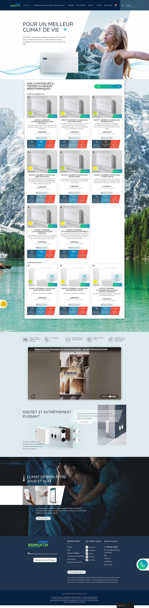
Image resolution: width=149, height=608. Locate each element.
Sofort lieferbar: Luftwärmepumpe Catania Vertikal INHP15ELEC (107, 290)
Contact (99, 5)
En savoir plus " (85, 422)
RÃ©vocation (71, 559)
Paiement (107, 558)
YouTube (92, 560)
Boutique (26, 5)
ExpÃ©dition (108, 561)
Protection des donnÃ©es (75, 556)
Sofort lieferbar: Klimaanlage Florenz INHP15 (107, 175)
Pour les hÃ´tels (81, 5)
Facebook (92, 547)
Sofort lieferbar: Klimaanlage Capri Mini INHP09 (74, 120)
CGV (68, 550)
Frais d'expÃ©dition (46, 133)
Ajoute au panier (42, 138)
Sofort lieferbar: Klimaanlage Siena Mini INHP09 (42, 175)
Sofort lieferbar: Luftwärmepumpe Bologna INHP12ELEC (42, 121)
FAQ (105, 555)
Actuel (90, 5)
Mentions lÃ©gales (73, 553)
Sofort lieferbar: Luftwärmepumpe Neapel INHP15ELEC (42, 231)
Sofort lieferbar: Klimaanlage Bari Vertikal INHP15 (74, 289)
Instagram (92, 550)
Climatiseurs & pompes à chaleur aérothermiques (49, 5)
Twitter (91, 554)
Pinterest (92, 557)
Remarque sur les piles (74, 562)
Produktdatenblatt (31, 116)
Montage (70, 5)
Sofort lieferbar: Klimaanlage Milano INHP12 (74, 175)
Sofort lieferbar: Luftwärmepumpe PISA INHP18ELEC (74, 230)
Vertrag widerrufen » (76, 572)
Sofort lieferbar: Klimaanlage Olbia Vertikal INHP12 (42, 289)
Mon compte (108, 564)
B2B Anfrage (108, 5)
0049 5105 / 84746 (112, 547)
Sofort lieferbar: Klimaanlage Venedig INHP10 (107, 120)
